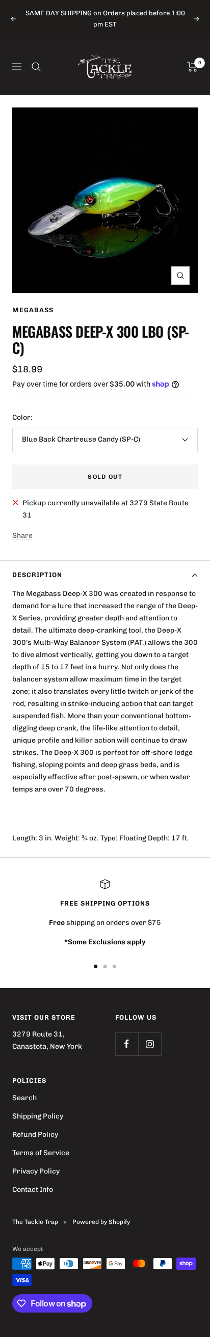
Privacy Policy (36, 1171)
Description (37, 575)
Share (22, 535)
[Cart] (192, 67)
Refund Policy (35, 1134)
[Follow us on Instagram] (149, 1043)
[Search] (36, 66)
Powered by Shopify (101, 1221)
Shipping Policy (37, 1116)
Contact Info (32, 1189)
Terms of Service (40, 1153)
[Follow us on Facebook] (126, 1043)
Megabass (33, 310)
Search (24, 1098)
